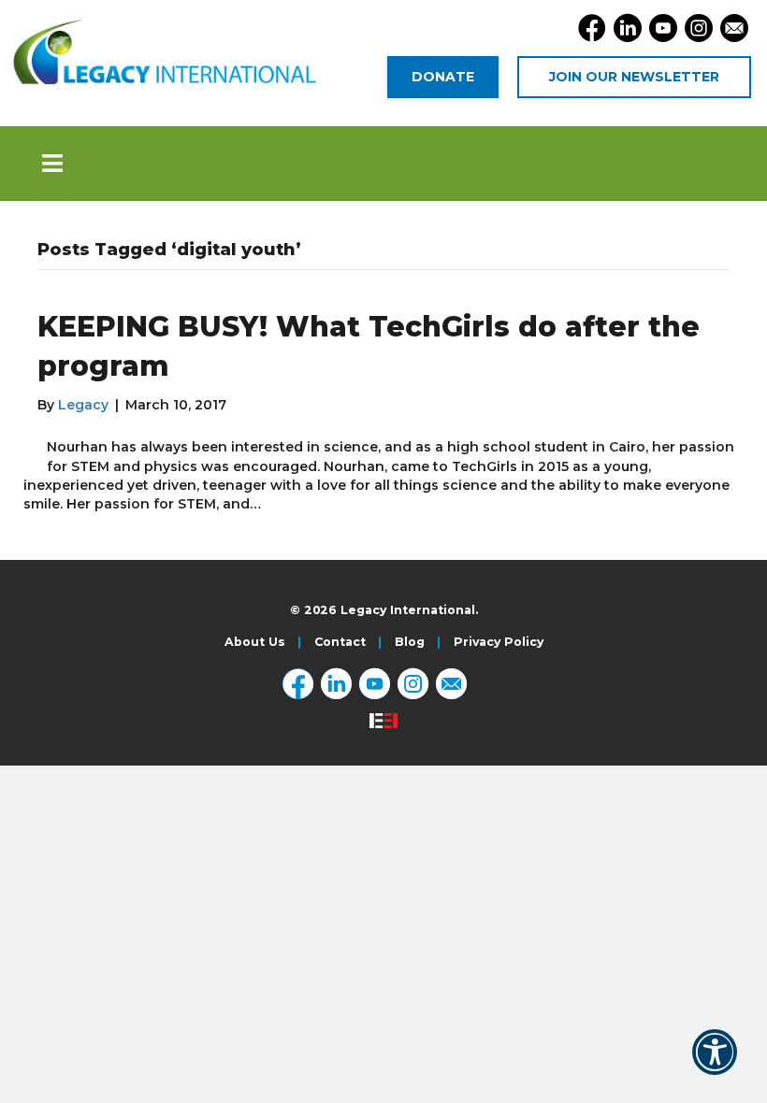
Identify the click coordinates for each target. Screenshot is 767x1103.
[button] (383, 164)
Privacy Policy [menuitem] (498, 643)
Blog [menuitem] (410, 643)
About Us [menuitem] (254, 643)
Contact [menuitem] (340, 643)
